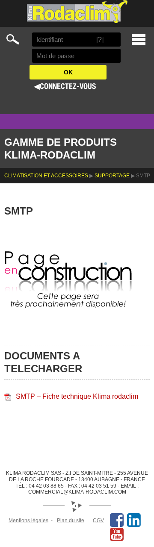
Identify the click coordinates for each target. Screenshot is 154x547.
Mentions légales (28, 520)
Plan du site (70, 520)
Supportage (112, 176)
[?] (100, 39)
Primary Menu (138, 39)
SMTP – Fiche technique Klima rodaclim (77, 396)
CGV (98, 520)
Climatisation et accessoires (46, 176)
